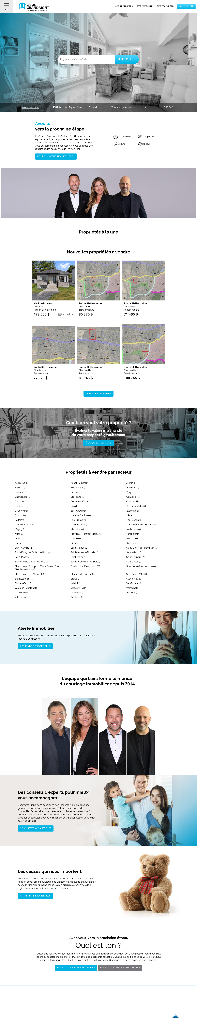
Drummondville (136, 506)
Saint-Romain (79, 557)
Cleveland (77, 496)
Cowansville (134, 501)
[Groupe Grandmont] (34, 6)
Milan (19, 534)
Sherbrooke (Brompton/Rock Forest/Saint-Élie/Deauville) (38, 568)
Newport (132, 534)
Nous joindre (186, 6)
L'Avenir (131, 515)
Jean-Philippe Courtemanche (112, 755)
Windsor (21, 597)
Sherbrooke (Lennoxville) (141, 566)
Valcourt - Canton (26, 588)
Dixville (76, 506)
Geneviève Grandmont (84, 757)
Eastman (132, 510)
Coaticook (133, 496)
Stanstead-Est (24, 578)
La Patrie (21, 520)
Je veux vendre (144, 6)
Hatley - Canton (81, 515)
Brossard (77, 492)
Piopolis (132, 538)
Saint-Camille (23, 547)
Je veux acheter (164, 6)
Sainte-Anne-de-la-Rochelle (31, 561)
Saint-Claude (79, 547)
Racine (20, 543)
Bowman (132, 487)
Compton (21, 501)
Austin (131, 483)
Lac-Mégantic (135, 520)
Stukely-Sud (23, 583)
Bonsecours (78, 487)
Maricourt (77, 529)
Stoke (75, 578)
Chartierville (23, 496)
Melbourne (133, 529)
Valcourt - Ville (80, 588)
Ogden (20, 538)
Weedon (132, 592)
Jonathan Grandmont (56, 757)
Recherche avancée (98, 68)
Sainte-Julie (133, 561)
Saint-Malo (133, 552)
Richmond (133, 543)
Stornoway (133, 578)
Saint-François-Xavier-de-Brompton (35, 552)
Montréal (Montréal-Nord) (86, 534)
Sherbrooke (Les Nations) (30, 574)
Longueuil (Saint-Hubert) (141, 524)
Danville (20, 506)
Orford (76, 538)
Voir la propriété (30, 107)
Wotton (76, 597)
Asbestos (21, 483)
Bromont (21, 492)
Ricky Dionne (140, 757)
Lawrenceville (79, 524)
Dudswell (21, 510)
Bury (130, 492)
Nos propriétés (124, 6)
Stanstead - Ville (136, 574)
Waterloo (21, 592)
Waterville (77, 592)
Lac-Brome (78, 520)
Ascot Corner (79, 483)
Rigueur (146, 143)
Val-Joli (76, 583)
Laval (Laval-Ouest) (27, 524)
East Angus (78, 510)
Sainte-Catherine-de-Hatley (87, 561)
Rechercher (125, 59)
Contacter (56, 769)
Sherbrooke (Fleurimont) (85, 566)
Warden (132, 588)
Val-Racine (133, 583)
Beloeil (20, 487)
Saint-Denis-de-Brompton (141, 547)
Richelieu (77, 543)
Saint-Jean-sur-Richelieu (85, 552)
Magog (20, 529)
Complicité (148, 136)
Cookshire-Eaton (81, 501)
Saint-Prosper (23, 557)
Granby (20, 515)
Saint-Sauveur (135, 557)
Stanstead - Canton (83, 574)
